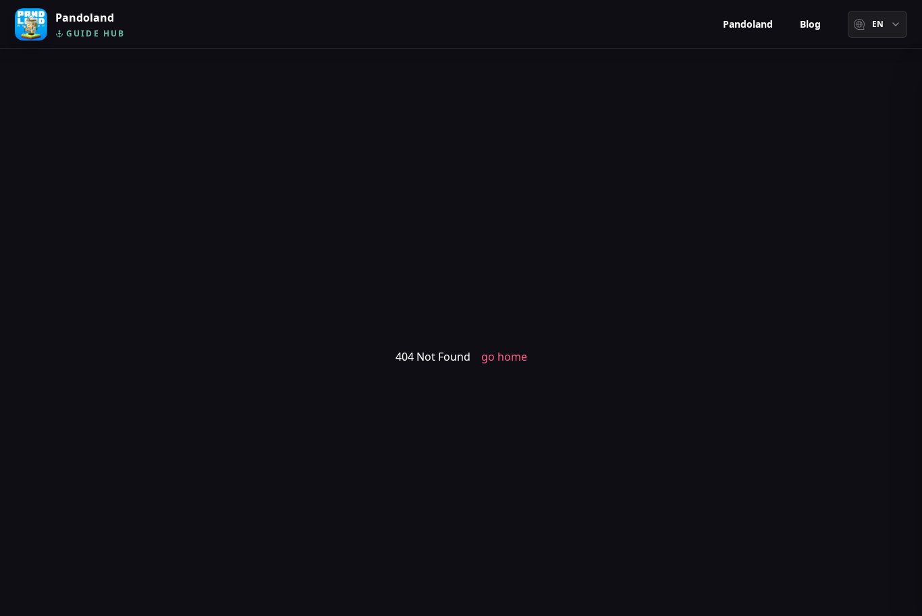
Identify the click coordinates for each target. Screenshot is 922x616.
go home (504, 356)
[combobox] (877, 24)
